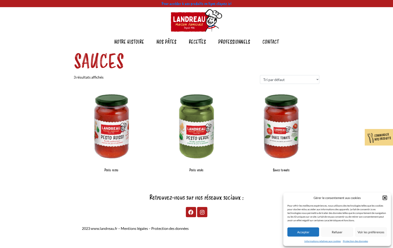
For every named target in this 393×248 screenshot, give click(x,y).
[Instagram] (202, 212)
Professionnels (234, 42)
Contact (270, 42)
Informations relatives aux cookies (322, 241)
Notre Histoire (129, 42)
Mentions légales (134, 228)
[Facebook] (191, 212)
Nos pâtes (166, 42)
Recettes (197, 42)
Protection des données (355, 241)
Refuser (337, 232)
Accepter (303, 232)
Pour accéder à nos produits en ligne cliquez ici (196, 3)
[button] (385, 198)
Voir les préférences (371, 232)
